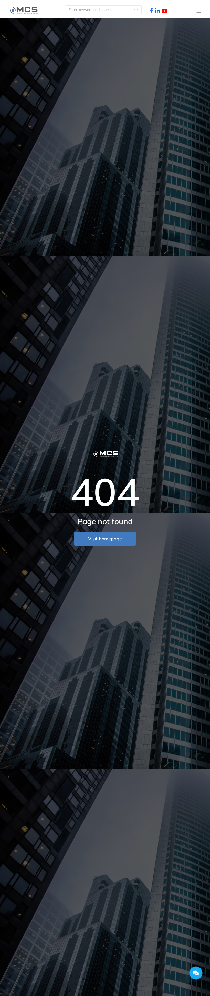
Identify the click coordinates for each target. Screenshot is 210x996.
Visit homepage (105, 539)
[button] (199, 11)
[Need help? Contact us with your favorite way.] (196, 973)
